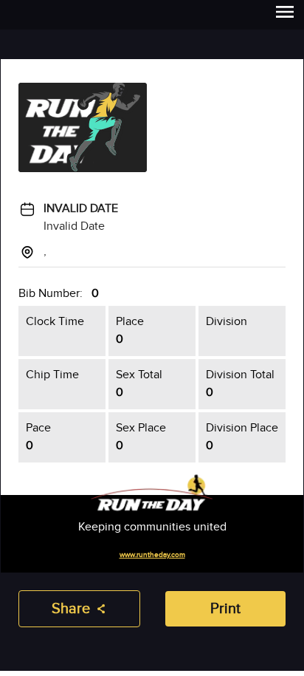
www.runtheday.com (152, 554)
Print (225, 609)
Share (71, 609)
